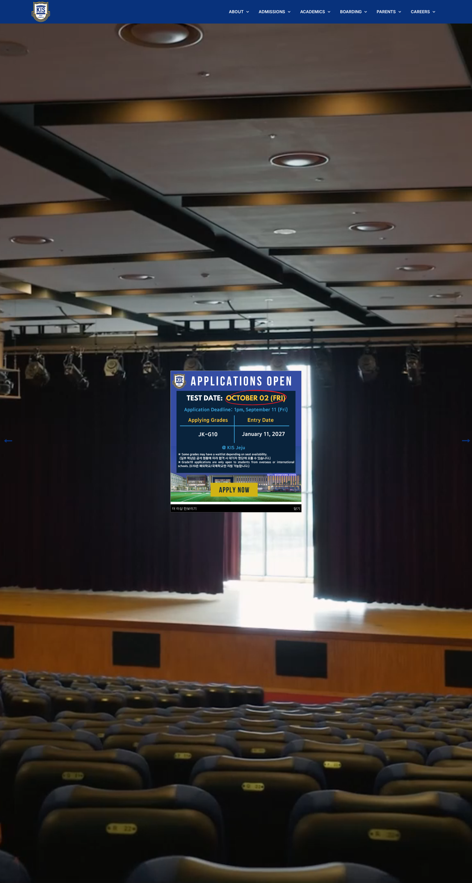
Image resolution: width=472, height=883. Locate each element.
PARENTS (386, 11)
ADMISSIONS (272, 11)
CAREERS (420, 11)
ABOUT (236, 11)
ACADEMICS (312, 11)
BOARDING (351, 11)
